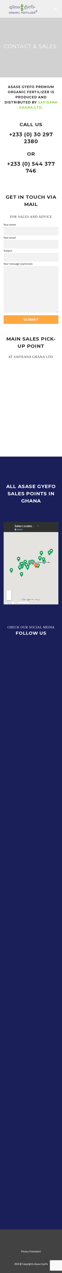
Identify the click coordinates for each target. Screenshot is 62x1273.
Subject (8, 250)
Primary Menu (55, 9)
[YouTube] (37, 1239)
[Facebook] (24, 1239)
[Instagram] (33, 1239)
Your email (10, 237)
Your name (10, 224)
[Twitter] (28, 1239)
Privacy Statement (31, 1251)
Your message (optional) (18, 263)
